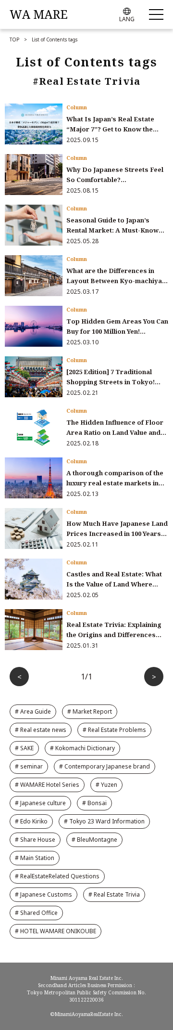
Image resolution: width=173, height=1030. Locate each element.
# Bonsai (94, 803)
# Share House (35, 839)
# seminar (29, 766)
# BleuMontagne (94, 839)
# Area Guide (33, 711)
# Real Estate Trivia (114, 894)
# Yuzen (106, 785)
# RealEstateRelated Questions (57, 876)
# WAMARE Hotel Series (47, 785)
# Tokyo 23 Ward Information (104, 821)
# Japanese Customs (43, 894)
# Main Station (34, 858)
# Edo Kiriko (31, 821)
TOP (14, 39)
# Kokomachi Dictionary (82, 748)
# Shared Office (36, 913)
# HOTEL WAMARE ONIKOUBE (55, 931)
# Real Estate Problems (114, 730)
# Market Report (89, 711)
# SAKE (24, 748)
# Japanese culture (40, 803)
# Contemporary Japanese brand (104, 766)
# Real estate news (40, 730)
